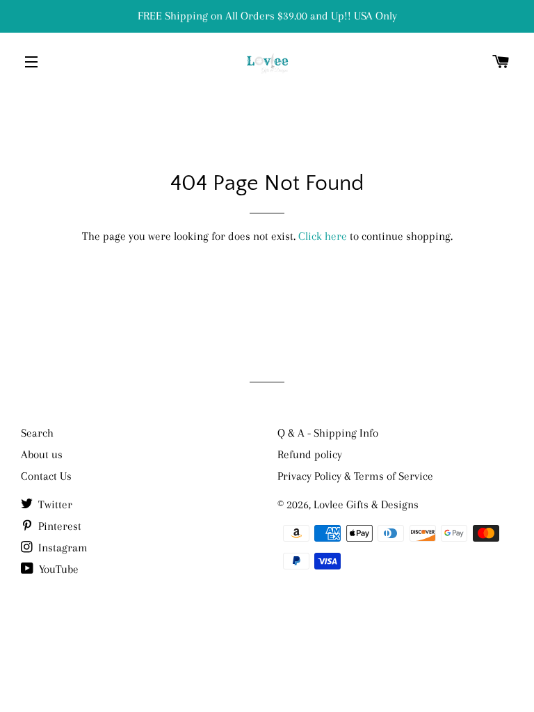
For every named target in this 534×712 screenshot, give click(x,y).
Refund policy (309, 454)
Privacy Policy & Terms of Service (355, 476)
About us (42, 454)
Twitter (53, 504)
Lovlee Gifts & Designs (366, 504)
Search (37, 432)
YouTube (57, 569)
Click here (322, 236)
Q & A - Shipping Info (327, 432)
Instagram (61, 547)
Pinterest (58, 526)
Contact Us (46, 476)
